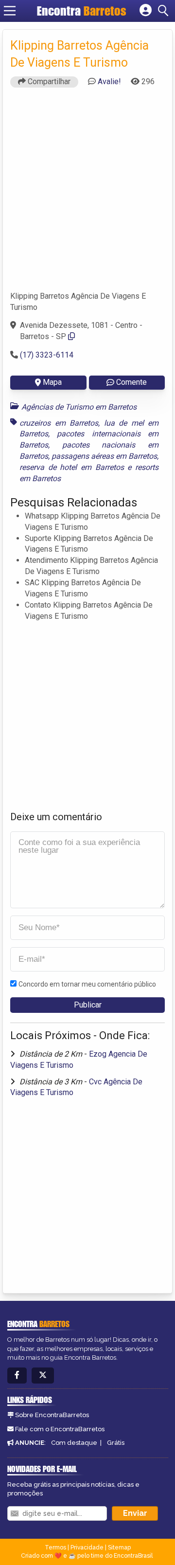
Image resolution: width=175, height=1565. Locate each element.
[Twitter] (43, 1375)
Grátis (115, 1442)
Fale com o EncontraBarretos (60, 1429)
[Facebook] (17, 1375)
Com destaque (74, 1442)
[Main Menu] (9, 10)
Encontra (81, 10)
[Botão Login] (146, 10)
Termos (55, 1547)
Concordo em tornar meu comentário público (87, 984)
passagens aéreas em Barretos (104, 456)
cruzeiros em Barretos (58, 423)
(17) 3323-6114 (46, 355)
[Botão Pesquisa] (165, 10)
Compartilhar (48, 81)
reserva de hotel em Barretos (71, 467)
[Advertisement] (87, 193)
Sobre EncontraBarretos (52, 1415)
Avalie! (109, 81)
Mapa (52, 382)
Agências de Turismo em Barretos (79, 407)
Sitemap (119, 1547)
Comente (131, 382)
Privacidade (87, 1547)
